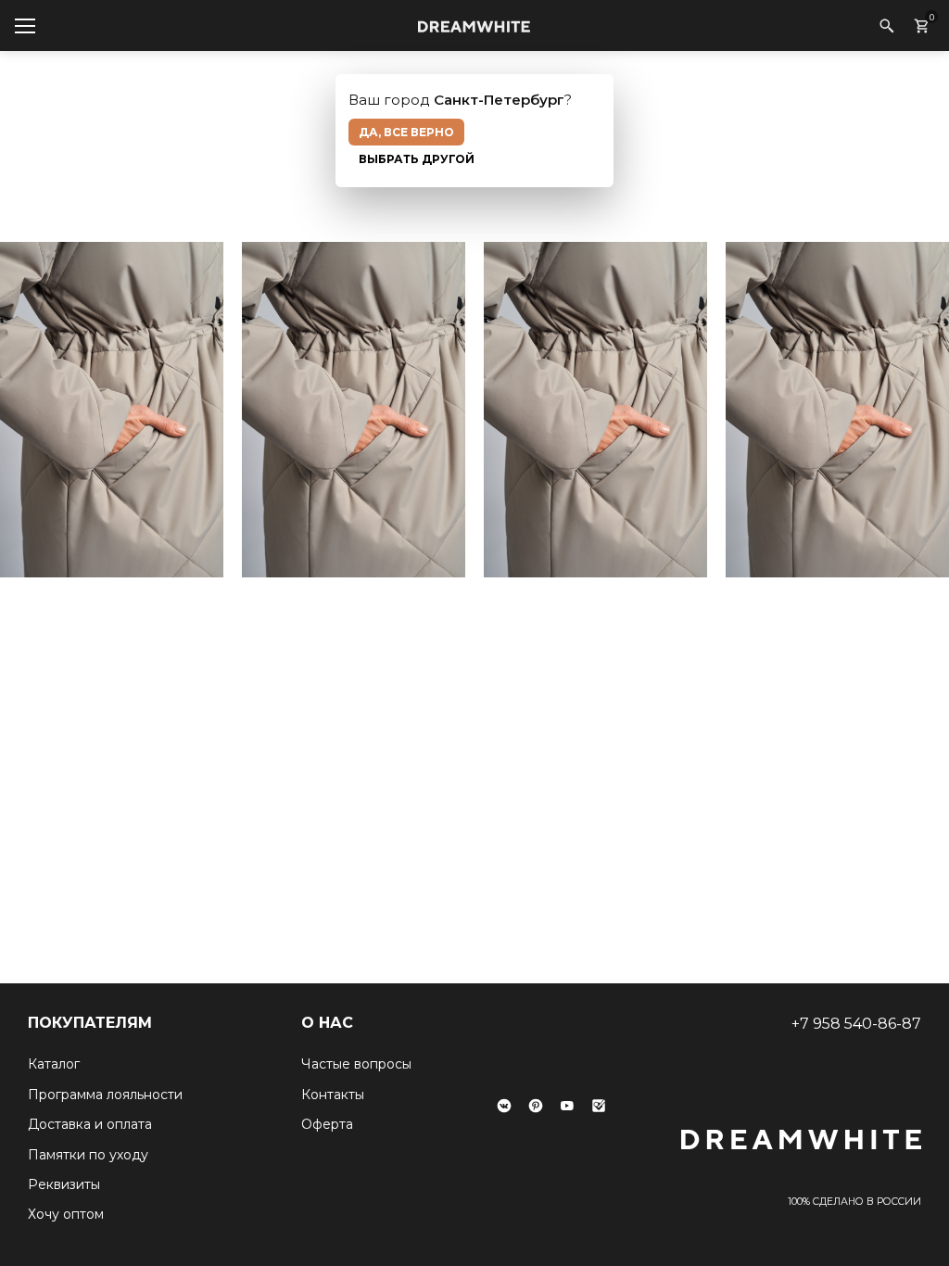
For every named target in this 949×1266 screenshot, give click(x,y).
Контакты (332, 1094)
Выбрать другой (416, 159)
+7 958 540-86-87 (856, 1023)
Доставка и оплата (90, 1124)
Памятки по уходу (88, 1154)
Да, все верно (406, 132)
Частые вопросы (356, 1064)
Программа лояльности (105, 1094)
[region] (474, 414)
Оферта (327, 1124)
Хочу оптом (66, 1214)
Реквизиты (64, 1184)
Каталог (54, 1064)
